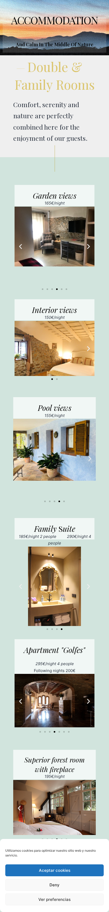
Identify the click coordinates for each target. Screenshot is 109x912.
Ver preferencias (54, 899)
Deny (54, 884)
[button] (20, 246)
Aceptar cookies (54, 870)
